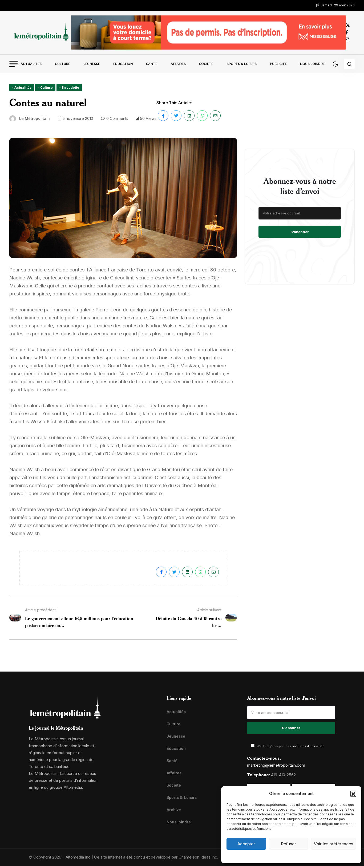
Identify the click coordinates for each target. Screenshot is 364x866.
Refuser (288, 843)
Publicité (278, 64)
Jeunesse (91, 64)
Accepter (246, 843)
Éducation (123, 64)
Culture (62, 64)
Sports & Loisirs (242, 64)
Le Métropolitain (34, 118)
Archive (174, 809)
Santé (151, 64)
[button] (353, 793)
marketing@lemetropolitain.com (276, 765)
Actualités (31, 64)
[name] (40, 32)
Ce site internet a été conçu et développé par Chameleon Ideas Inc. (156, 857)
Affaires (178, 64)
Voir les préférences (333, 843)
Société (206, 64)
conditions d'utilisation (307, 746)
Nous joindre (312, 64)
